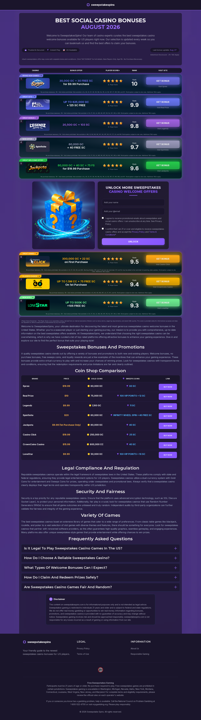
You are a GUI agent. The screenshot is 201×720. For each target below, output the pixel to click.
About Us (135, 648)
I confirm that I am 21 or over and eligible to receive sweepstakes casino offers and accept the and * (134, 232)
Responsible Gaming (140, 654)
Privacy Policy (138, 232)
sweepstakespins (103, 4)
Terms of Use (83, 654)
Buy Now (168, 387)
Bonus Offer (76, 70)
